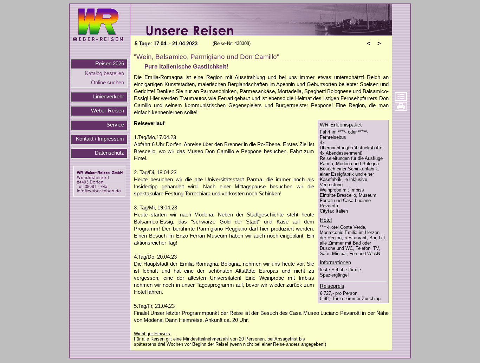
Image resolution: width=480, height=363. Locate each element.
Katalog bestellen (104, 73)
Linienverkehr (108, 96)
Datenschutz (109, 153)
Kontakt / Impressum (100, 139)
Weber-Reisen (107, 111)
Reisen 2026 (109, 63)
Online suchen (107, 82)
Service (115, 125)
